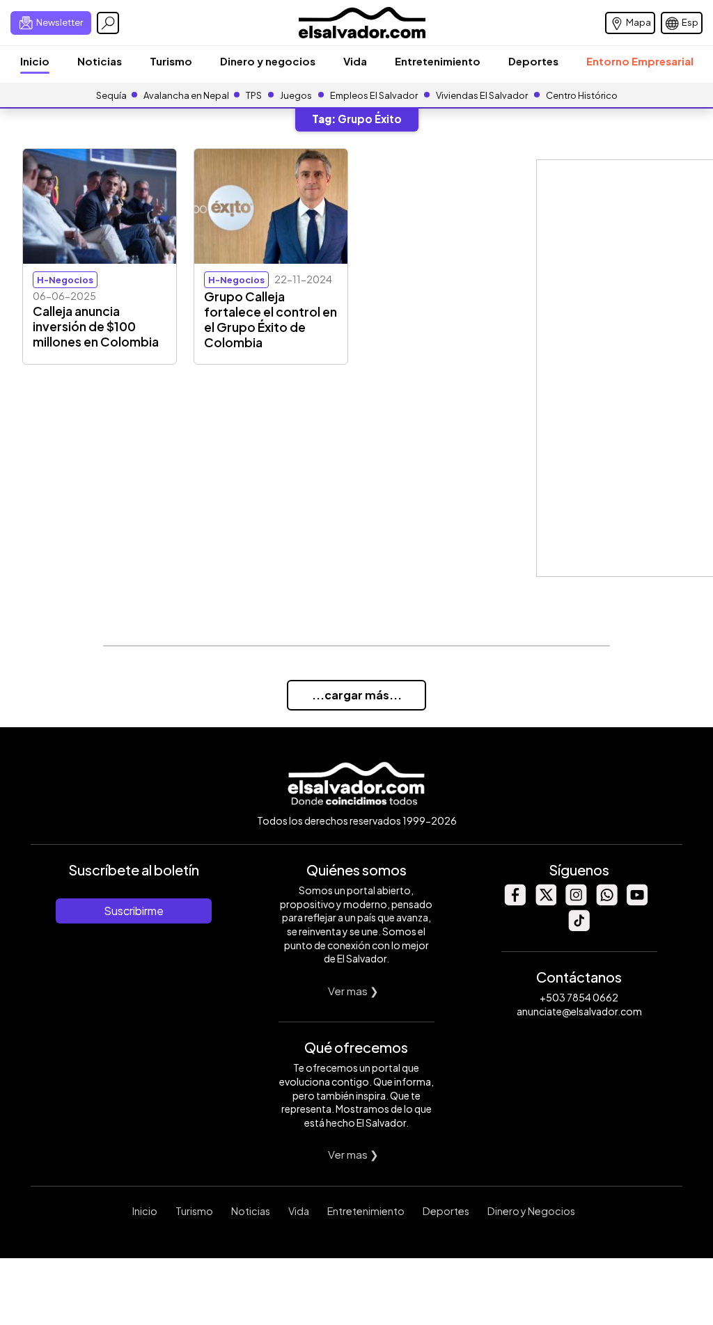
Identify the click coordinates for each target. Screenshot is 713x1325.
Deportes (533, 61)
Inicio (34, 61)
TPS (254, 95)
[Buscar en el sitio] (108, 23)
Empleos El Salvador (374, 95)
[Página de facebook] (514, 901)
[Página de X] (545, 901)
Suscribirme (134, 910)
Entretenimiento (437, 61)
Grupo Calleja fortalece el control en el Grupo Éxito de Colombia (270, 319)
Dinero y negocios (267, 61)
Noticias (99, 61)
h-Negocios (65, 279)
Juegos (296, 95)
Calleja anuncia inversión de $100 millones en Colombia (96, 326)
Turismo (171, 61)
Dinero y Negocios (531, 1211)
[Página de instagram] (576, 901)
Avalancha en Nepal (186, 95)
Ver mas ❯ (353, 990)
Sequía (111, 95)
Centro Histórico (582, 95)
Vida (355, 61)
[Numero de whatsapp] (606, 901)
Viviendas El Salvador (482, 95)
